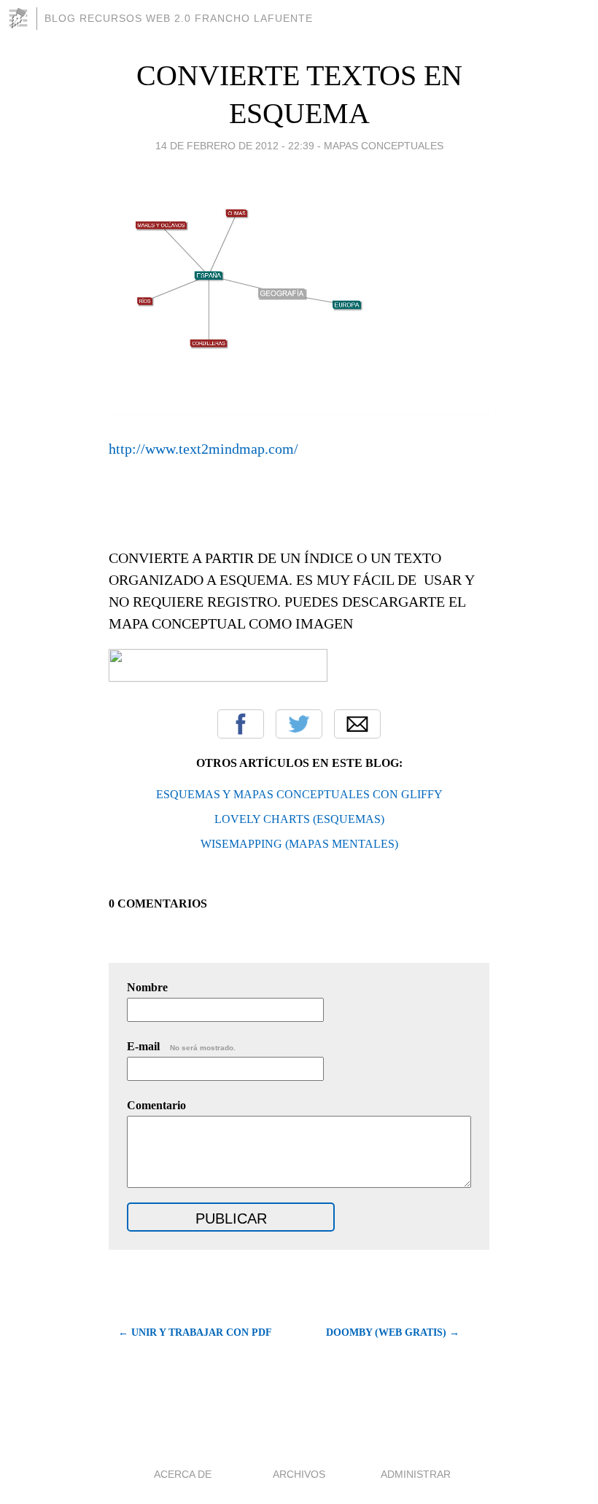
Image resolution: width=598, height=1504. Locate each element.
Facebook (240, 724)
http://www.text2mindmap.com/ (203, 449)
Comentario (156, 1105)
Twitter (299, 724)
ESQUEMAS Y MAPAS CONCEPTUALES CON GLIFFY (299, 794)
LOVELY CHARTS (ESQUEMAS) (299, 819)
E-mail (181, 1046)
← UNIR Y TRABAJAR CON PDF (195, 1332)
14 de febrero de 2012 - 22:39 (234, 145)
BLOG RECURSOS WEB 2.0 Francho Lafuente (178, 18)
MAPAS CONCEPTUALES (383, 145)
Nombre (147, 987)
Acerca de (182, 1474)
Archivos (299, 1474)
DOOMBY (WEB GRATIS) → (392, 1332)
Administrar (416, 1474)
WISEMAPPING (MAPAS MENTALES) (299, 844)
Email (357, 724)
